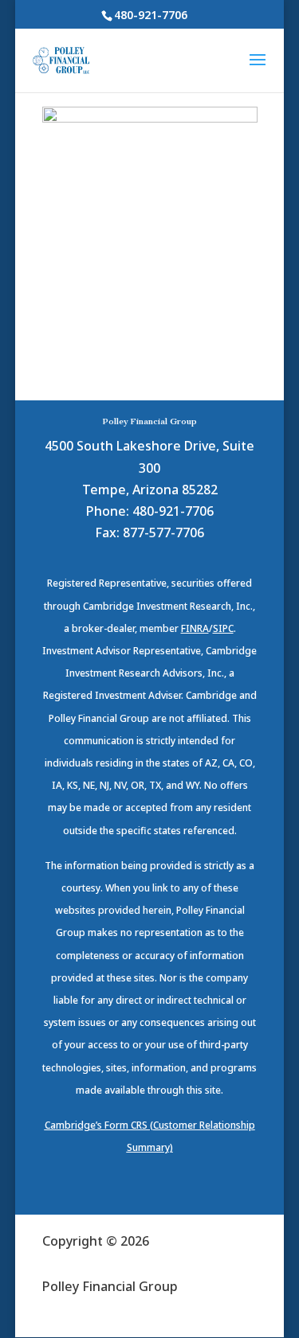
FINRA (195, 628)
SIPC (223, 628)
